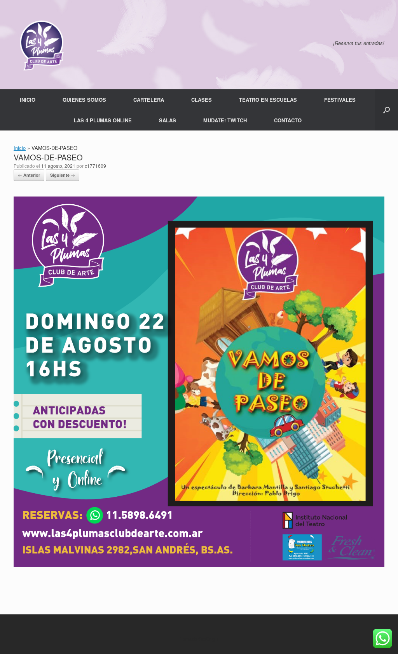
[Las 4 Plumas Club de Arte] (41, 44)
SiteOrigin (208, 639)
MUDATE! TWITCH (225, 120)
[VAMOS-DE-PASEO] (199, 565)
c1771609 (95, 165)
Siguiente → (62, 175)
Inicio (20, 147)
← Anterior (29, 175)
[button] (386, 109)
